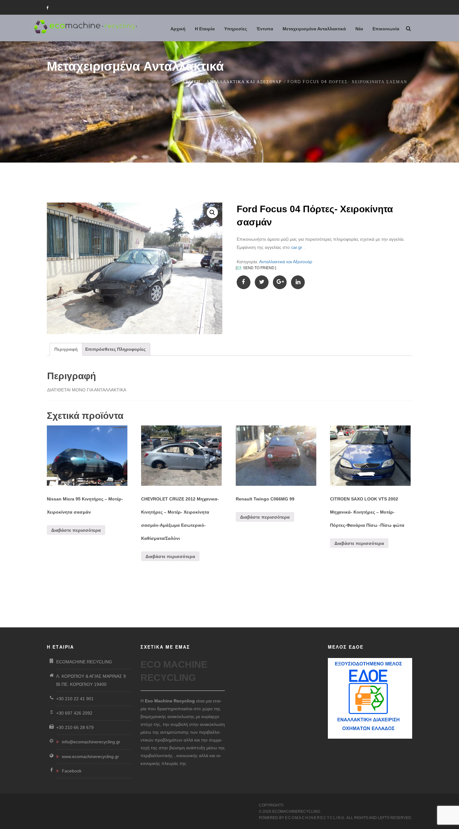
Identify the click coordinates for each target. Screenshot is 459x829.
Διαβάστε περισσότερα (76, 530)
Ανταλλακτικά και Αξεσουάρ (244, 81)
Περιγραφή (66, 349)
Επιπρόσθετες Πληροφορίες (115, 349)
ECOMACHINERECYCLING (315, 818)
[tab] (66, 349)
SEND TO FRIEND (258, 268)
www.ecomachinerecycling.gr (90, 756)
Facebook (71, 770)
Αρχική (191, 81)
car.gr (296, 247)
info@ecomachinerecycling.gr (91, 741)
